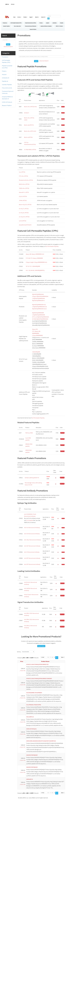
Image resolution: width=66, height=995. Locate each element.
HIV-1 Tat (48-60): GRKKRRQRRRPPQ (35, 270)
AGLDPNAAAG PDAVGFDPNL (33, 704)
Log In (13, 4)
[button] (63, 989)
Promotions (5, 22)
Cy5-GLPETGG (22, 221)
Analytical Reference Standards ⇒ (7, 97)
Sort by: (19, 652)
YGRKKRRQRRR (36, 352)
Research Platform (33, 29)
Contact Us (43, 17)
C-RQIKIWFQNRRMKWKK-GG (39, 306)
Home (8, 4)
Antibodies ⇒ (5, 78)
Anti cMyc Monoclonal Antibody (32, 540)
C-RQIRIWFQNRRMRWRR (38, 315)
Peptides (61, 22)
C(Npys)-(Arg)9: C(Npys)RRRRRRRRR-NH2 (36, 262)
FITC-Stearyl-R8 (36, 331)
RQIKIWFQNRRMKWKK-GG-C (39, 308)
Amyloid (47, 22)
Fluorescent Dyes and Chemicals (30, 26)
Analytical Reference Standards (46, 26)
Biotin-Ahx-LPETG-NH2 (30, 131)
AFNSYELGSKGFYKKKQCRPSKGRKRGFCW (37, 664)
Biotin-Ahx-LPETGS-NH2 (30, 106)
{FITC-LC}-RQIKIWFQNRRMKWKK (40, 317)
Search (8, 44)
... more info (22, 670)
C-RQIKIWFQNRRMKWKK (38, 298)
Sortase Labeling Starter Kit (32, 477)
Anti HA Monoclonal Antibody (32, 533)
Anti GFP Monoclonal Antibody (32, 564)
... (59, 657)
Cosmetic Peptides (6, 26)
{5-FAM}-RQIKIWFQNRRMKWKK (40, 319)
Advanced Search (8, 46)
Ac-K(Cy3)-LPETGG (24, 212)
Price (21, 661)
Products (25, 17)
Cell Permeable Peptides (52, 246)
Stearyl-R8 (35, 329)
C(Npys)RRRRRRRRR (37, 335)
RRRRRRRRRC (35, 333)
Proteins (41, 22)
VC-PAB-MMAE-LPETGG (30, 149)
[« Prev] (42, 657)
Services (19, 17)
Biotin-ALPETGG (28, 137)
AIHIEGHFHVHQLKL (31, 729)
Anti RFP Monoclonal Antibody (32, 558)
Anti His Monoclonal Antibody (32, 527)
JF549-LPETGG (23, 200)
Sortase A (26, 112)
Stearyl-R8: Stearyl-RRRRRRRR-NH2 (35, 254)
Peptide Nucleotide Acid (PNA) (30, 22)
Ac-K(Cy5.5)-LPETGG (24, 217)
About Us (36, 17)
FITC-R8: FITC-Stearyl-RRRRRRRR (34, 258)
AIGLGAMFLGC (30, 717)
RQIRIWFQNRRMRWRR (38, 313)
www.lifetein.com (33, 798)
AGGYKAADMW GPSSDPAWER (34, 692)
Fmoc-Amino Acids (17, 26)
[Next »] (62, 657)
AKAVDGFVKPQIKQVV (32, 755)
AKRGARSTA (29, 779)
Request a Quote (41, 646)
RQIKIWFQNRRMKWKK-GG (39, 304)
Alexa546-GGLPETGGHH (25, 225)
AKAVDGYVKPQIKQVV (32, 767)
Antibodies (55, 22)
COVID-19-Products (59, 26)
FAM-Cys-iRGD (29, 433)
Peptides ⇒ (5, 81)
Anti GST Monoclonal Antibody (32, 546)
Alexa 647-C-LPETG (24, 192)
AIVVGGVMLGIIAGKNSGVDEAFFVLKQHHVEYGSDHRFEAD (41, 741)
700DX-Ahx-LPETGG (24, 188)
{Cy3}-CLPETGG (23, 196)
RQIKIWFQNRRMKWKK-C (38, 300)
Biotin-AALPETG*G (29, 125)
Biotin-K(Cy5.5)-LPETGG (25, 204)
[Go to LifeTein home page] (7, 17)
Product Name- (45, 661)
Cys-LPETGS (22, 172)
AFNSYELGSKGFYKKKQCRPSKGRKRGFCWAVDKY (39, 678)
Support (30, 17)
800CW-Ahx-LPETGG (24, 184)
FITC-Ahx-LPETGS (23, 176)
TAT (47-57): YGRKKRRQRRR (33, 266)
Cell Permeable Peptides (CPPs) (16, 22)
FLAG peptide (29, 520)
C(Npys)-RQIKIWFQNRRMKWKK (40, 296)
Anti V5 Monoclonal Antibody (31, 552)
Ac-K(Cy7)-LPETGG (24, 208)
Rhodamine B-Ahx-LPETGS (26, 180)
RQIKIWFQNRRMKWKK (38, 294)
